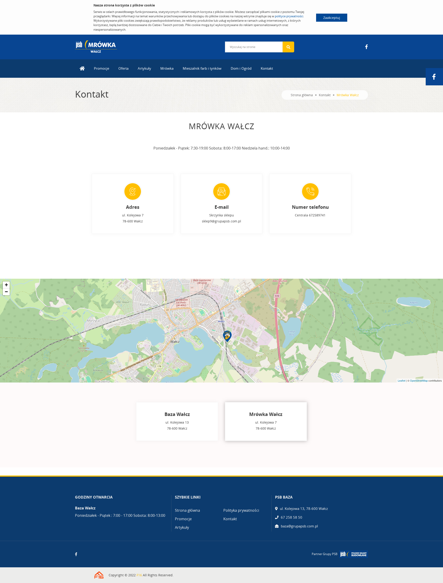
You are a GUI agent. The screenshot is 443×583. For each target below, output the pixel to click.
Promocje (101, 68)
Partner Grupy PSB (324, 554)
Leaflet (401, 380)
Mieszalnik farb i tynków (202, 68)
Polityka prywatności (241, 510)
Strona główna (302, 95)
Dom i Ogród (241, 68)
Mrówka (167, 68)
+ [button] (6, 285)
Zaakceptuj (331, 17)
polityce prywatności (289, 16)
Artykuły (144, 68)
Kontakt (267, 68)
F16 (139, 575)
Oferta (123, 68)
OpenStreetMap (419, 380)
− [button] (6, 292)
